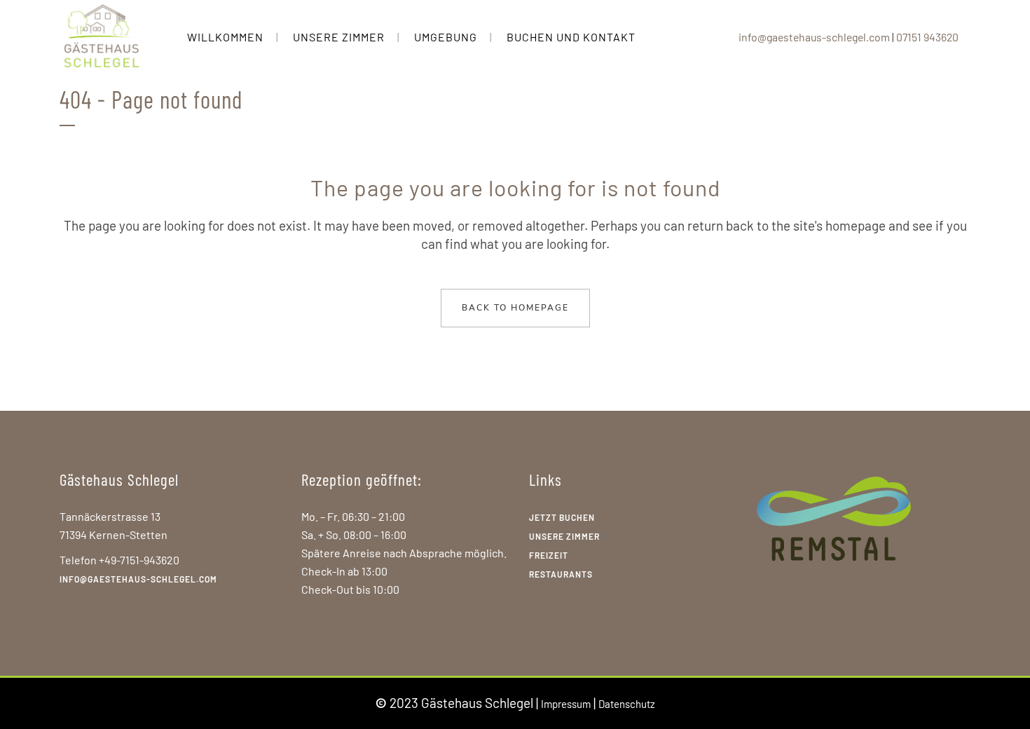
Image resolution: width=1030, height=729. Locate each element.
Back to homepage (515, 307)
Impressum (566, 703)
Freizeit (548, 555)
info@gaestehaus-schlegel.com (814, 36)
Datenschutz (626, 703)
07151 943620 (927, 36)
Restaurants (561, 574)
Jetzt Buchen (562, 517)
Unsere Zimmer (564, 536)
